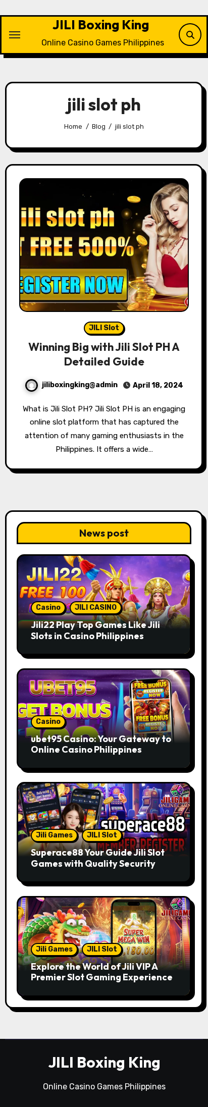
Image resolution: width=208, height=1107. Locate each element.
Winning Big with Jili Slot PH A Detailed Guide (104, 354)
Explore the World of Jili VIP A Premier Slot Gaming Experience (102, 972)
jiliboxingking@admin (80, 385)
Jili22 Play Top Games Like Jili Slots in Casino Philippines (95, 630)
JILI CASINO (96, 607)
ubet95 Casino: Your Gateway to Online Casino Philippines (101, 744)
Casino (48, 607)
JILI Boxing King (101, 24)
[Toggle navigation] (15, 35)
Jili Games (54, 835)
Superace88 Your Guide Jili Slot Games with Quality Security (98, 858)
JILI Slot (104, 328)
